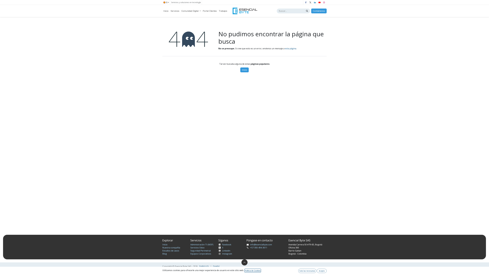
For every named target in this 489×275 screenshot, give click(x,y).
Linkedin (226, 250)
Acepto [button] (322, 271)
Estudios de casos (170, 250)
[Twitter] (310, 2)
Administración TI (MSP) (201, 244)
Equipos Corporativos (200, 253)
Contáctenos (319, 11)
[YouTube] (319, 2)
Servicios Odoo (197, 247)
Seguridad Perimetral (200, 250)
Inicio (244, 69)
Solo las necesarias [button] (307, 271)
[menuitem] (165, 10)
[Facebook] (306, 2)
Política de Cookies (253, 270)
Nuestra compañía (171, 247)
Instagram (227, 253)
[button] (244, 262)
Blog (164, 253)
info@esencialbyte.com (261, 244)
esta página (290, 48)
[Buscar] (307, 11)
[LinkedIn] (315, 2)
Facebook (226, 244)
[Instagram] (324, 2)
